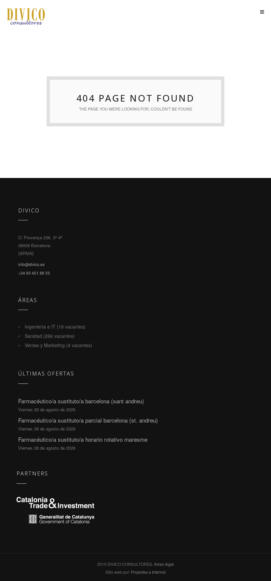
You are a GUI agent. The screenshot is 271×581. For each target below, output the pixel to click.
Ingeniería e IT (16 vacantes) (55, 326)
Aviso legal (164, 564)
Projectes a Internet (148, 572)
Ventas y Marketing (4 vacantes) (58, 345)
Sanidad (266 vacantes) (50, 336)
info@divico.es (31, 264)
